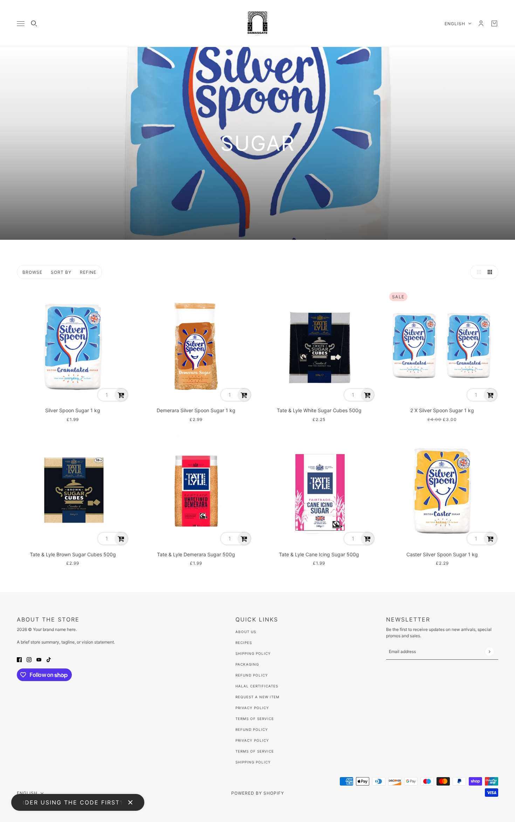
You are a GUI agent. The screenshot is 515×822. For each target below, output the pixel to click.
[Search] (34, 23)
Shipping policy (253, 762)
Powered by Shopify (257, 793)
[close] (130, 802)
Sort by (61, 272)
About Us (245, 632)
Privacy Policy (252, 708)
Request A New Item (257, 697)
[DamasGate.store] (257, 23)
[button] (477, 272)
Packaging (247, 664)
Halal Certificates (256, 686)
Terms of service (254, 751)
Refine (88, 272)
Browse (32, 272)
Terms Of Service (254, 718)
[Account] (481, 23)
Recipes (243, 642)
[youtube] (39, 659)
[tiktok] (48, 659)
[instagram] (29, 659)
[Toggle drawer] (21, 23)
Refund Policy (251, 675)
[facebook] (19, 659)
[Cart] (494, 23)
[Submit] (489, 651)
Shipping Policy (253, 653)
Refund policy (251, 729)
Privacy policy (252, 740)
